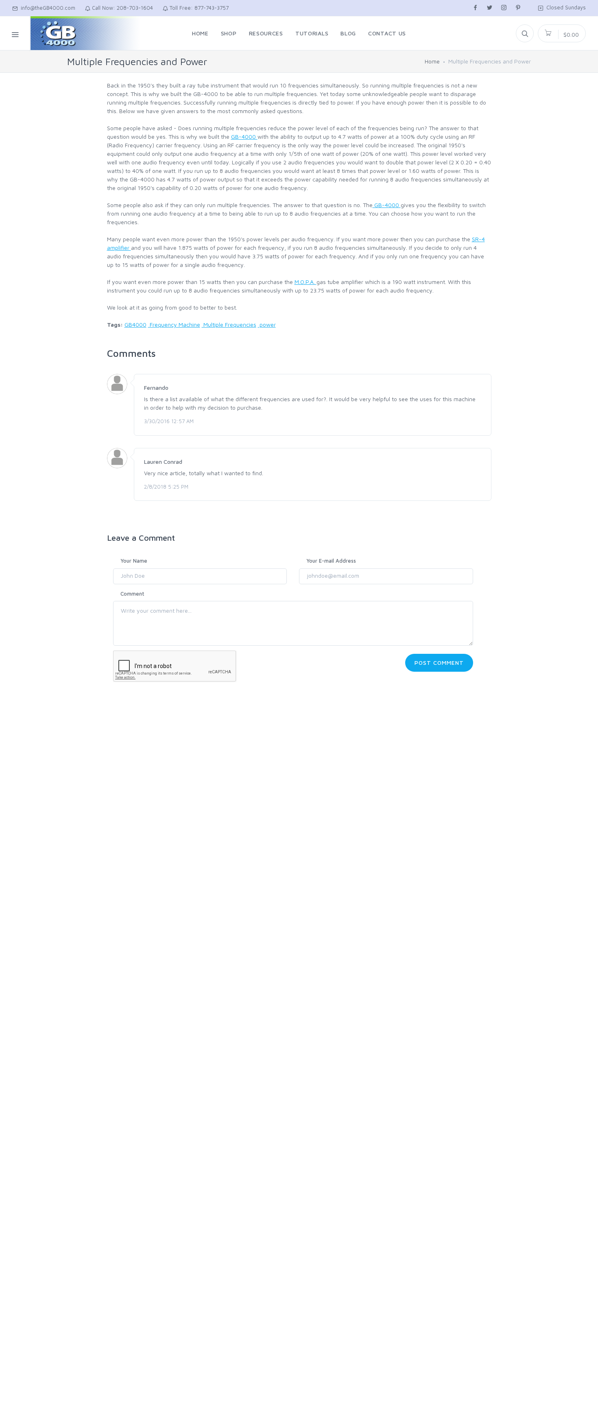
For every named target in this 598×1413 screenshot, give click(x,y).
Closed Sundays (564, 7)
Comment (132, 593)
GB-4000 (244, 136)
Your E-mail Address (331, 560)
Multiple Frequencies (229, 324)
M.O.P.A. (305, 281)
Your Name (133, 560)
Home (432, 61)
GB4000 (135, 324)
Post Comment (439, 662)
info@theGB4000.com (46, 7)
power (267, 324)
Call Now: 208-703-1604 (121, 7)
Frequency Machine (174, 324)
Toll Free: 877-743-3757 (198, 7)
